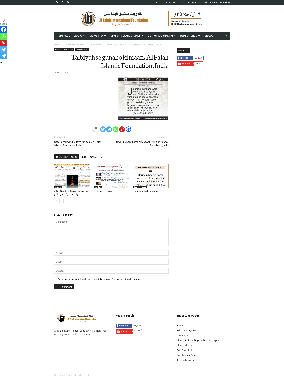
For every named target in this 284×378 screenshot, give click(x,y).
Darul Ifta (96, 35)
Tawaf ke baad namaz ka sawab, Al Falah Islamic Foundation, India (142, 143)
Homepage (63, 35)
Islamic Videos (184, 345)
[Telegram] (109, 129)
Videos (209, 35)
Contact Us (158, 2)
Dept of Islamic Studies (125, 35)
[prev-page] (56, 201)
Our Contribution (188, 2)
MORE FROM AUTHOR (92, 157)
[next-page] (61, 201)
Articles (58, 187)
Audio (78, 35)
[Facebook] (62, 2)
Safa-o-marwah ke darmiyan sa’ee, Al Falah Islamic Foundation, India (77, 143)
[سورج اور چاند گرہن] (111, 176)
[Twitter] (103, 129)
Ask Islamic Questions (207, 2)
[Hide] (1, 62)
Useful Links (224, 2)
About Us (182, 325)
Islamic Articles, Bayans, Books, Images (198, 340)
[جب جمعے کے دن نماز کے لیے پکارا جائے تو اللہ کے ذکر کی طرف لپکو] (72, 176)
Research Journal (186, 360)
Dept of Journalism (160, 35)
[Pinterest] (122, 129)
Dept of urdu (188, 35)
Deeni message (94, 44)
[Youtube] (67, 2)
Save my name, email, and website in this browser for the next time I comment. (100, 279)
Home (57, 44)
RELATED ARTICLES (66, 157)
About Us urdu (172, 2)
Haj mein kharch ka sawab (145, 191)
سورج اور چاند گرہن (103, 191)
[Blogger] (56, 2)
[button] (226, 36)
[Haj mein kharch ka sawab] (151, 176)
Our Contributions (187, 350)
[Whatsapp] (115, 129)
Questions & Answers (188, 355)
